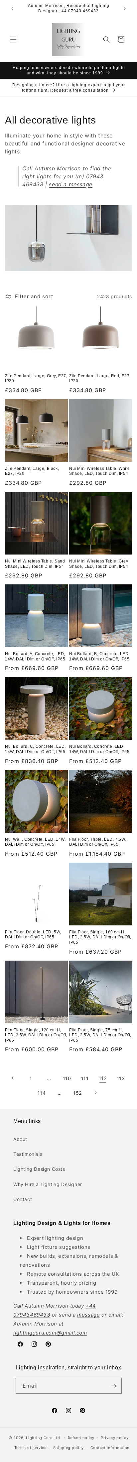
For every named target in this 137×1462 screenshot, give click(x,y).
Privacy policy (114, 1437)
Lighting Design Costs (39, 1169)
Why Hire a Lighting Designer (47, 1184)
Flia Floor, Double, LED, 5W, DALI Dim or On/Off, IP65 (33, 935)
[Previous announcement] (12, 8)
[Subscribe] (114, 1386)
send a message (70, 184)
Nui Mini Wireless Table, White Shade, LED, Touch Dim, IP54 (99, 471)
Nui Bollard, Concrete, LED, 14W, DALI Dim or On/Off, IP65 (99, 749)
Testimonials (27, 1154)
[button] (13, 39)
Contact (22, 1199)
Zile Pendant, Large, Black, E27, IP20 (32, 471)
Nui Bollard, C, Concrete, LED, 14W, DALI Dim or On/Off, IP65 (35, 749)
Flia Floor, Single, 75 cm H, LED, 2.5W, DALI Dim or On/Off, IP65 (100, 1035)
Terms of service (30, 1447)
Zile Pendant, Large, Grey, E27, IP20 (36, 379)
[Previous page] (13, 1078)
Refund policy (81, 1437)
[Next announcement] (124, 8)
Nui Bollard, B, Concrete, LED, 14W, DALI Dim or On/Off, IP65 (99, 656)
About (20, 1139)
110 (67, 1078)
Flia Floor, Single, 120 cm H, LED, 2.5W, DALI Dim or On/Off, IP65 (36, 1035)
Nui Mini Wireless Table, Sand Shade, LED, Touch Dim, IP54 (35, 564)
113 (121, 1078)
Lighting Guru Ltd (43, 1437)
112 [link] (103, 1078)
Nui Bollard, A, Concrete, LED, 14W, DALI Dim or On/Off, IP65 (35, 656)
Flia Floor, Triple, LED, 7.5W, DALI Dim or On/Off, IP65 (97, 842)
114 (42, 1093)
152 (77, 1093)
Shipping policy (68, 1447)
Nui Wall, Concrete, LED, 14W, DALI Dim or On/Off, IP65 (35, 842)
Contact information (109, 1447)
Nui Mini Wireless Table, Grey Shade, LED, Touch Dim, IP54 (98, 564)
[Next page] (95, 1092)
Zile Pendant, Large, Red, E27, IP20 (100, 379)
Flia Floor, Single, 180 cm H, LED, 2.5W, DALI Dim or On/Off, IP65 (100, 937)
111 (85, 1078)
